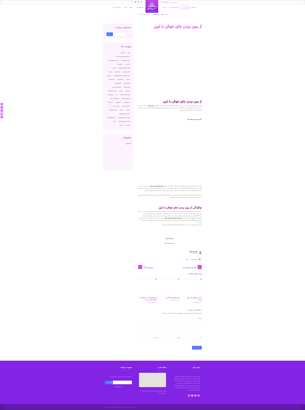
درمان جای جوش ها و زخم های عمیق (173, 218)
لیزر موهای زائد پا (126, 102)
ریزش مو (120, 91)
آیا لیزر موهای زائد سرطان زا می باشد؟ (123, 56)
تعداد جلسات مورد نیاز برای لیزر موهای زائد (122, 75)
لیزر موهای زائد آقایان (126, 98)
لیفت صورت (110, 102)
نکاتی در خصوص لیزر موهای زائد (124, 117)
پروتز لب (114, 121)
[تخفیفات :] (118, 155)
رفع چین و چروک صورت (116, 87)
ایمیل (178, 338)
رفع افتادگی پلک (127, 83)
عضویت (108, 382)
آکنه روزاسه (123, 52)
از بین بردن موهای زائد (125, 60)
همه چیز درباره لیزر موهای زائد (124, 121)
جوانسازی (128, 79)
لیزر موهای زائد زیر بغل (115, 98)
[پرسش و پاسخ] (1, 113)
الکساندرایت (127, 64)
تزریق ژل (110, 72)
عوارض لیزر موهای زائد (112, 91)
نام (200, 338)
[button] (152, 379)
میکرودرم (121, 110)
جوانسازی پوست (194, 259)
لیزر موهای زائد (197, 302)
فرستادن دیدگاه (197, 348)
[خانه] (1, 104)
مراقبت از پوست (116, 106)
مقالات (187, 259)
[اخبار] (1, 117)
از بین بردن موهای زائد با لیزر (113, 60)
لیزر (116, 94)
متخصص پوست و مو (126, 106)
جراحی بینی (109, 75)
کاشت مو (121, 125)
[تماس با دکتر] (1, 110)
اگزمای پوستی (119, 64)
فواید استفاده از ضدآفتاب (125, 94)
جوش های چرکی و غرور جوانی (156, 186)
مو (165, 243)
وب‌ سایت (156, 338)
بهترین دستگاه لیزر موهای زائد (124, 68)
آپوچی (128, 52)
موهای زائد (128, 110)
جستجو (109, 34)
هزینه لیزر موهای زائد (111, 117)
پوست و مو (128, 125)
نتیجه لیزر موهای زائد (113, 110)
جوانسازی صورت (120, 79)
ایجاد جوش (150, 106)
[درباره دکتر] (1, 107)
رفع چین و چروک (127, 87)
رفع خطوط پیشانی (117, 83)
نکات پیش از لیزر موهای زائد (124, 113)
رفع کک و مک (127, 91)
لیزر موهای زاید (118, 102)
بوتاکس (114, 68)
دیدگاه (200, 318)
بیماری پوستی (117, 72)
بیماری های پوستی (126, 72)
